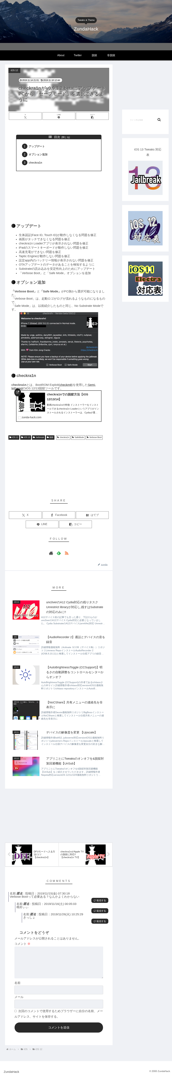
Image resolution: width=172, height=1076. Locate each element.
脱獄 (51, 437)
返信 (99, 900)
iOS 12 (15, 437)
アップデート (37, 146)
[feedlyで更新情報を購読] (58, 553)
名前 (17, 983)
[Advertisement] (58, 195)
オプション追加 (38, 154)
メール (19, 997)
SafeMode (79, 437)
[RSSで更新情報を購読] (66, 553)
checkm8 (66, 385)
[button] (92, 116)
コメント (22, 943)
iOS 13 (27, 437)
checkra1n (35, 162)
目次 (57, 137)
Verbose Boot (95, 437)
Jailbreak (40, 437)
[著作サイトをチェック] (51, 553)
